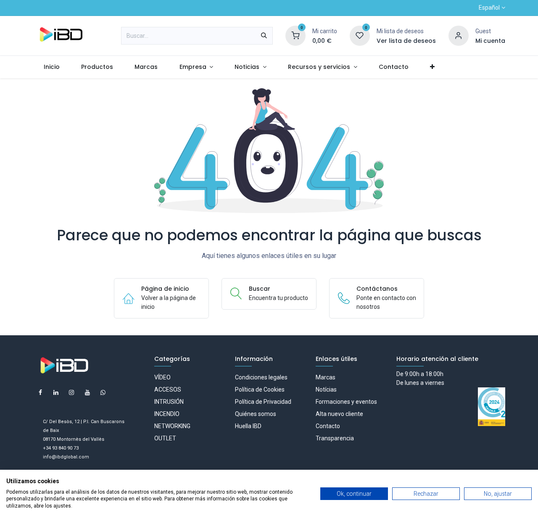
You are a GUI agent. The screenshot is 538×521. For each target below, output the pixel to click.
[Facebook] (40, 392)
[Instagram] (71, 392)
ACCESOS (167, 389)
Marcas (325, 377)
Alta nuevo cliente (339, 413)
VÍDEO (162, 377)
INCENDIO (166, 413)
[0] (295, 35)
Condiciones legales (261, 377)
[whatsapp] (103, 392)
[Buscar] (264, 35)
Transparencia (335, 438)
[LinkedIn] (56, 392)
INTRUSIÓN (169, 401)
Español (489, 7)
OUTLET (165, 438)
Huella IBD (248, 426)
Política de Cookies (260, 389)
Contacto (328, 426)
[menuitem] (51, 67)
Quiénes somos (255, 413)
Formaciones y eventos (346, 401)
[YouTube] (87, 392)
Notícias (326, 389)
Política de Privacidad (263, 401)
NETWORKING (172, 426)
